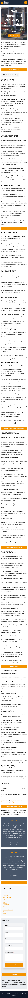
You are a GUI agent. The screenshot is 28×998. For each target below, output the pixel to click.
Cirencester (6, 901)
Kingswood (6, 904)
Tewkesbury (13, 800)
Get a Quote (13, 35)
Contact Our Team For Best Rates (14, 228)
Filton (4, 913)
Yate (4, 908)
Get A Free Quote (14, 883)
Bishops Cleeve (5, 800)
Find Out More (14, 666)
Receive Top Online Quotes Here (14, 547)
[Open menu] (25, 2)
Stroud (4, 899)
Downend (5, 911)
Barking (12, 802)
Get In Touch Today (14, 69)
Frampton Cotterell (8, 909)
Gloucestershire (5, 802)
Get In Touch (14, 974)
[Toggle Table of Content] (15, 75)
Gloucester (19, 800)
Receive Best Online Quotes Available (14, 428)
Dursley (5, 902)
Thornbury (5, 906)
